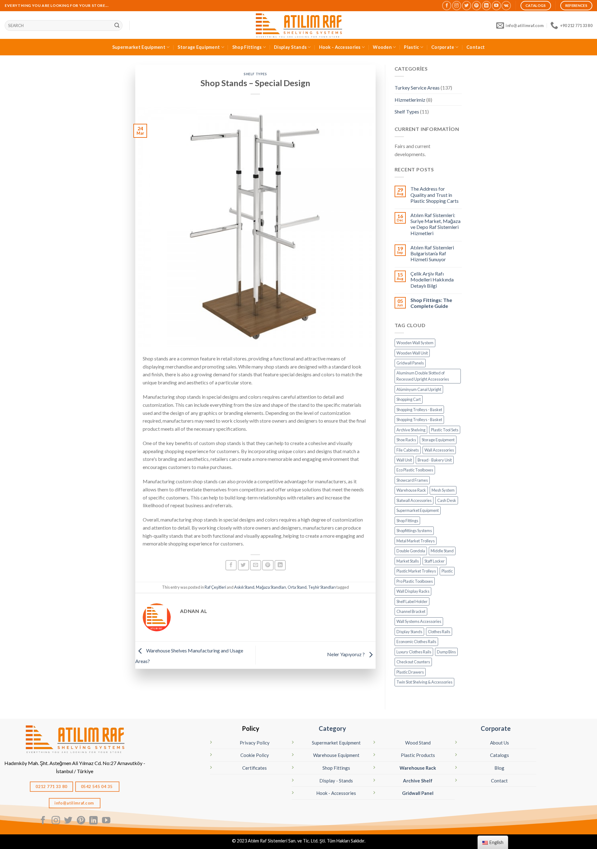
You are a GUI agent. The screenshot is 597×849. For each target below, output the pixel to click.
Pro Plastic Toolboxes (414, 581)
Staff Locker (434, 561)
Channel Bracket (410, 611)
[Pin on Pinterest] (267, 565)
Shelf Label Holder (412, 601)
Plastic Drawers (410, 672)
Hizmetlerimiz (410, 100)
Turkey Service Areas (417, 87)
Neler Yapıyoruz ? (346, 654)
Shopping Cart (408, 399)
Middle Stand (442, 550)
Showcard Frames (412, 480)
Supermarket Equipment (138, 47)
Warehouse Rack (411, 490)
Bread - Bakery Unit (435, 459)
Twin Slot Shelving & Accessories (424, 682)
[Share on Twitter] (243, 565)
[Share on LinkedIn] (280, 565)
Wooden (382, 47)
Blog (499, 768)
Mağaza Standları (271, 587)
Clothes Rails (439, 631)
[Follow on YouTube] (496, 5)
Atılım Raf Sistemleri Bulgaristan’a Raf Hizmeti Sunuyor (432, 253)
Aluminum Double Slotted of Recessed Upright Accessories (422, 376)
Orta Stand (297, 587)
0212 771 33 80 (51, 786)
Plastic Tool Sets (444, 429)
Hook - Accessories (340, 47)
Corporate (442, 47)
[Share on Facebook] (231, 565)
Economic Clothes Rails (416, 641)
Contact (475, 47)
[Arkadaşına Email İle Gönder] (255, 565)
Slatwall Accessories (414, 500)
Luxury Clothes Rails (413, 651)
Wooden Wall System (414, 342)
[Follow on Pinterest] (476, 5)
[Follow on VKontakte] (506, 5)
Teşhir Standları (322, 587)
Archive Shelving (410, 429)
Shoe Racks (406, 439)
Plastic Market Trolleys (416, 570)
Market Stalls (407, 561)
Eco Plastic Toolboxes (414, 469)
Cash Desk (446, 500)
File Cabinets (407, 450)
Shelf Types (255, 74)
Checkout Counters (413, 661)
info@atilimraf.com (74, 802)
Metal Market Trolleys (415, 540)
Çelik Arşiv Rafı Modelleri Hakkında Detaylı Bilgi (432, 279)
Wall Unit (404, 459)
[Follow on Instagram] (456, 5)
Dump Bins (446, 651)
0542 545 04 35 (97, 786)
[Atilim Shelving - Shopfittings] (298, 25)
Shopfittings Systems (414, 530)
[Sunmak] (117, 25)
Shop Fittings (247, 47)
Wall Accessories (439, 450)
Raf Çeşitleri (215, 587)
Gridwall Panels (410, 362)
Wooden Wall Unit (412, 352)
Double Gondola (410, 550)
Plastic (411, 47)
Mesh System (443, 490)
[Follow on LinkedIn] (486, 5)
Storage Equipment (199, 47)
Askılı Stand (244, 587)
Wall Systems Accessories (418, 621)
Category (332, 728)
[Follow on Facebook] (446, 5)
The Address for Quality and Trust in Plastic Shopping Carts (434, 194)
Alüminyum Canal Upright (418, 389)
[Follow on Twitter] (466, 5)
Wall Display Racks (412, 591)
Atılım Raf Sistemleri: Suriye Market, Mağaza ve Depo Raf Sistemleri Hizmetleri (435, 224)
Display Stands (290, 47)
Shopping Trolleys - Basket (419, 409)
